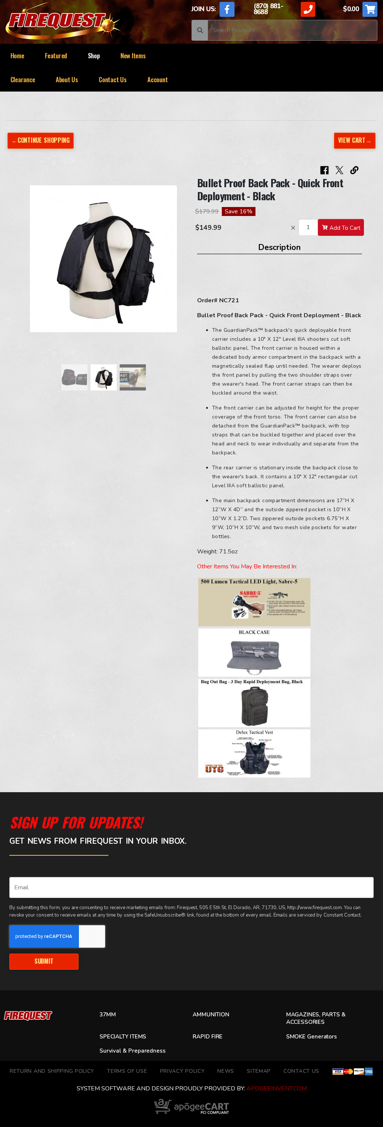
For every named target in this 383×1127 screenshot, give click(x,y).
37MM (107, 1014)
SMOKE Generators (311, 1036)
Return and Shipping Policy (52, 1071)
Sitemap (259, 1071)
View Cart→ (354, 140)
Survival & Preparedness (132, 1051)
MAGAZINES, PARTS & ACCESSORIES (316, 1018)
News (225, 1071)
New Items (133, 55)
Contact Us (112, 79)
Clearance (22, 79)
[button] (28, 262)
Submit (43, 961)
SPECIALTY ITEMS (122, 1036)
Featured (56, 55)
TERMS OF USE (127, 1071)
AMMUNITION (211, 1014)
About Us (67, 79)
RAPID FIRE (208, 1036)
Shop (94, 55)
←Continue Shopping (40, 140)
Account (157, 79)
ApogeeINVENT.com (276, 1088)
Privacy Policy (182, 1071)
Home (17, 55)
